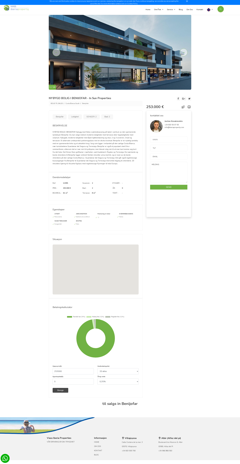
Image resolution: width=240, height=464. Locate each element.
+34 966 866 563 (165, 451)
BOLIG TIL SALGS (57, 103)
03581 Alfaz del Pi (165, 446)
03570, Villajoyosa (129, 446)
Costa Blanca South (73, 103)
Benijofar (85, 103)
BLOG (96, 455)
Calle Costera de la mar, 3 (132, 442)
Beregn (60, 390)
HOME (96, 442)
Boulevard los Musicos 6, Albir (170, 442)
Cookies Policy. (132, 4)
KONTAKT (98, 450)
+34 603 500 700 (129, 451)
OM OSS (97, 446)
